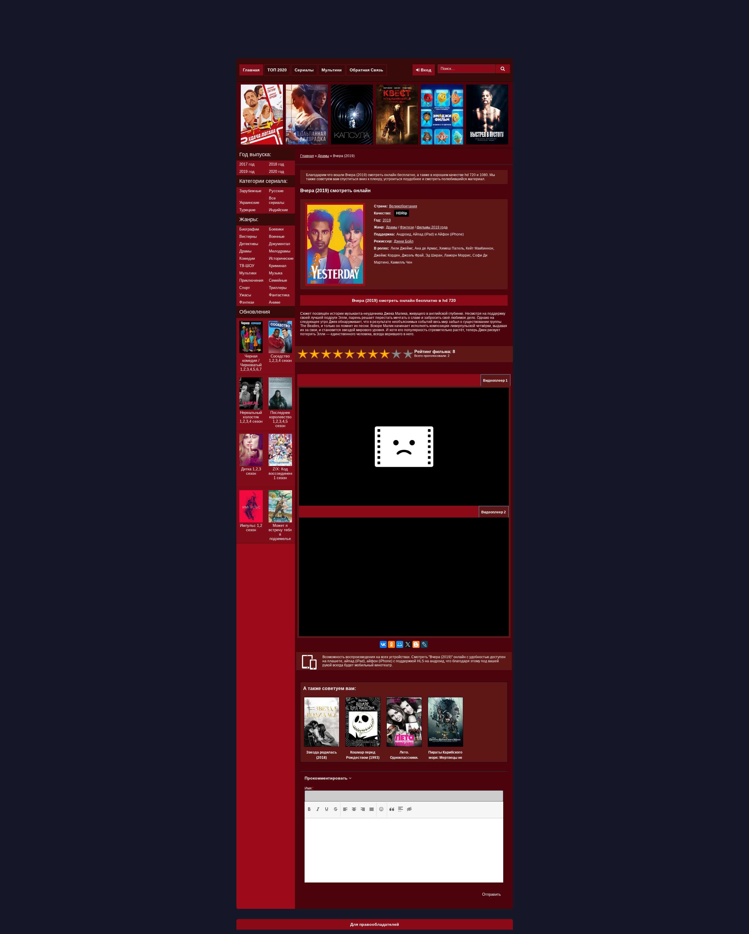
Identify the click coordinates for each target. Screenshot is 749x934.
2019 (387, 220)
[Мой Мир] (399, 644)
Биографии (249, 229)
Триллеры (277, 287)
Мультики (332, 70)
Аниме (274, 302)
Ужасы (245, 295)
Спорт (244, 287)
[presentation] (309, 809)
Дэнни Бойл (403, 241)
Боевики (276, 229)
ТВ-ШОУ (246, 266)
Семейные (278, 280)
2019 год (247, 171)
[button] (309, 809)
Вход (425, 70)
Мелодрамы (279, 251)
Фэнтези (407, 227)
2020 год (276, 171)
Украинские (249, 202)
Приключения (251, 280)
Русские (276, 191)
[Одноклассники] (391, 644)
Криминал (277, 266)
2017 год (247, 164)
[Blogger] (416, 644)
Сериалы (304, 70)
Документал (279, 244)
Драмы (391, 227)
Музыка (275, 273)
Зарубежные (250, 191)
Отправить (491, 894)
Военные (276, 236)
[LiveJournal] (424, 644)
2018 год (276, 164)
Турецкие (247, 210)
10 (408, 354)
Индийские (278, 210)
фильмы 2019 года (432, 227)
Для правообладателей (374, 924)
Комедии (247, 258)
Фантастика (279, 295)
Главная (251, 70)
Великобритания (403, 206)
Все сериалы (276, 200)
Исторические (281, 258)
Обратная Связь (366, 70)
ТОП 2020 (277, 70)
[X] (407, 644)
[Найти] (502, 68)
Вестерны (248, 236)
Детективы (248, 244)
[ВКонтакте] (383, 644)
